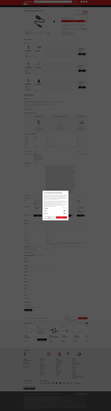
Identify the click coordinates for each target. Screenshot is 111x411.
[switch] (64, 210)
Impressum (49, 206)
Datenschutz (45, 206)
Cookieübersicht (53, 206)
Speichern (49, 217)
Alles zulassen (61, 217)
